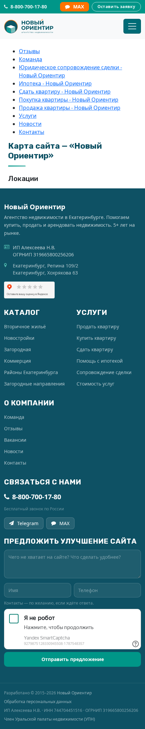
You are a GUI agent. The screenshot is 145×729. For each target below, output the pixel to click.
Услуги (27, 115)
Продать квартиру (98, 326)
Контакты (31, 132)
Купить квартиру (96, 338)
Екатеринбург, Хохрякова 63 (45, 272)
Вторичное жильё (25, 326)
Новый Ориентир (74, 693)
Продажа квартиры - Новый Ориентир (69, 107)
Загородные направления (34, 383)
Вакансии (15, 440)
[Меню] (132, 26)
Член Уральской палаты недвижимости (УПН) (49, 719)
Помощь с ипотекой (100, 361)
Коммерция (17, 361)
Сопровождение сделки (104, 372)
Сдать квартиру (95, 349)
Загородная (17, 349)
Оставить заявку (116, 6)
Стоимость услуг (95, 383)
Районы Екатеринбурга (31, 372)
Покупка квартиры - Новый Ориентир (68, 99)
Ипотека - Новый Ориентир (55, 83)
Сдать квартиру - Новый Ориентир (65, 91)
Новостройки (19, 338)
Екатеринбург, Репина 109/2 (45, 265)
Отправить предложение (72, 659)
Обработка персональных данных (37, 701)
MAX (78, 6)
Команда (30, 59)
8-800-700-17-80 (36, 496)
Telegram (27, 523)
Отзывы (29, 51)
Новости (30, 123)
